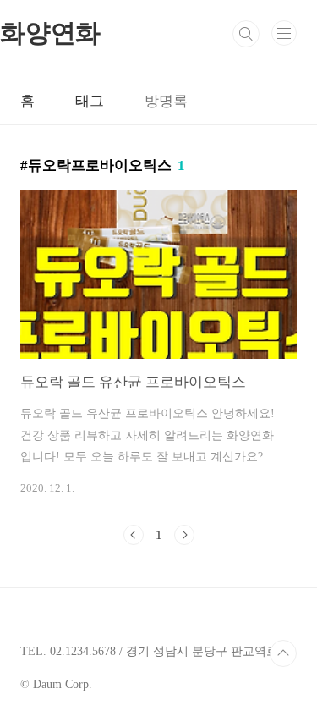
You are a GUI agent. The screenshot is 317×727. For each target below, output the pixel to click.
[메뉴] (284, 33)
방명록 (166, 101)
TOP (283, 653)
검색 (246, 34)
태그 (89, 101)
